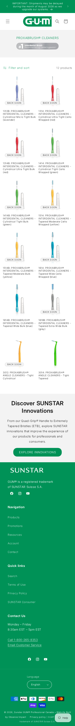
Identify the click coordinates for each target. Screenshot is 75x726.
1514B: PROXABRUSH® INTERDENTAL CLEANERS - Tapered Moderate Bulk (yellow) (19, 272)
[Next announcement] (68, 6)
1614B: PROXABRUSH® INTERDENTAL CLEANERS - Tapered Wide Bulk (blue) (19, 323)
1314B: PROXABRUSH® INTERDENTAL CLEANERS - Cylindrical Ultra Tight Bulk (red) (19, 168)
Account (13, 543)
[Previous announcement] (7, 6)
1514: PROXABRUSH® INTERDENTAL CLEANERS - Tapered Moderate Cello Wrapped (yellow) (54, 220)
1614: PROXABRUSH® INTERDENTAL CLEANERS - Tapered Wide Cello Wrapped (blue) (54, 272)
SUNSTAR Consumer (22, 602)
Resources (15, 534)
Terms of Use (17, 584)
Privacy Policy (17, 593)
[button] (7, 21)
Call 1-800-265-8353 (23, 640)
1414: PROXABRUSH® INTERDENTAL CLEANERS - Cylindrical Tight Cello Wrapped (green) (54, 168)
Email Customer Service (25, 645)
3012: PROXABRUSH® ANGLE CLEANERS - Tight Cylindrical (18, 375)
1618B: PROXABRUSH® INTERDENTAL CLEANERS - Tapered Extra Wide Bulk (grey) (54, 324)
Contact (13, 551)
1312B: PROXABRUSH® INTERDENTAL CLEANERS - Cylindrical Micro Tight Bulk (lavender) (19, 115)
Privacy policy (38, 717)
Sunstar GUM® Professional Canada (34, 712)
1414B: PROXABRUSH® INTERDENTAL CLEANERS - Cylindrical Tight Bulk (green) (19, 220)
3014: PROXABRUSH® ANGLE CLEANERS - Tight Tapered (53, 375)
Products (14, 517)
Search (12, 576)
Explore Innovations (37, 452)
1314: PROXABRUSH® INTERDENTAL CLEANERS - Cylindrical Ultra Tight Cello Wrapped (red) (54, 115)
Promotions (15, 525)
